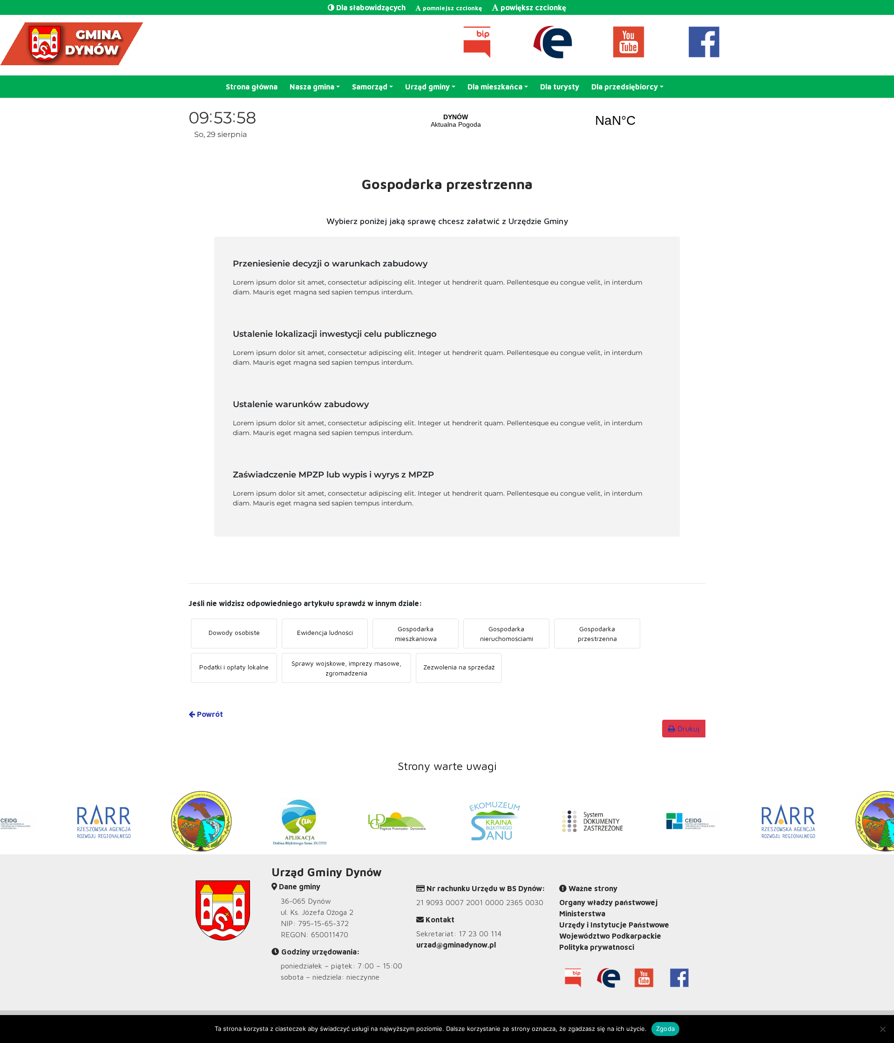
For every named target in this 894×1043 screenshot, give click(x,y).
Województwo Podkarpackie (610, 936)
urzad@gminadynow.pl (456, 945)
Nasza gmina (312, 86)
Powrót (209, 714)
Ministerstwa (582, 913)
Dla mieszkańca (494, 86)
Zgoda (665, 1028)
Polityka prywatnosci (596, 947)
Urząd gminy (427, 86)
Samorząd (369, 86)
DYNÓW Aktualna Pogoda (535, 120)
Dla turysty (559, 86)
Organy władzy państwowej (608, 902)
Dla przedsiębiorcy (624, 86)
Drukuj (687, 728)
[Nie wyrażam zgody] (882, 1029)
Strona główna (252, 86)
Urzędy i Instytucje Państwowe (614, 924)
